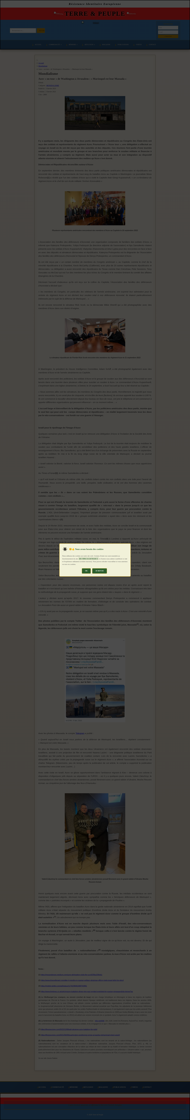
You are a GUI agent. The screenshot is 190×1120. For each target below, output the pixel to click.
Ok (86, 571)
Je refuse (99, 571)
